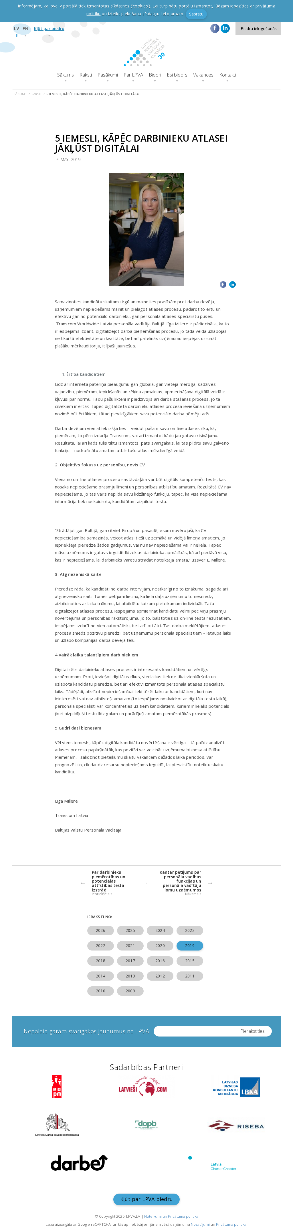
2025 (130, 930)
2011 (189, 976)
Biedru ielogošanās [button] (259, 28)
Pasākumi (108, 74)
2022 (100, 945)
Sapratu (196, 14)
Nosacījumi (200, 1224)
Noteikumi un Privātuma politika (171, 1216)
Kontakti (227, 74)
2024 (160, 930)
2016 (160, 960)
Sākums (65, 74)
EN (25, 28)
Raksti (86, 74)
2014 (100, 976)
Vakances (203, 74)
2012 (160, 976)
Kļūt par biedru (49, 28)
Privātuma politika (231, 1224)
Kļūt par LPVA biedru (146, 1199)
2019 (189, 945)
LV (16, 28)
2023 (189, 930)
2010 (100, 991)
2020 (160, 945)
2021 (130, 945)
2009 (130, 991)
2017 (130, 960)
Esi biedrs (177, 74)
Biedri (155, 74)
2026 (100, 930)
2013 (130, 976)
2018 (100, 960)
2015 (189, 960)
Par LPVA (133, 74)
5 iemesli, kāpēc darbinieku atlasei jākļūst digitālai (93, 94)
